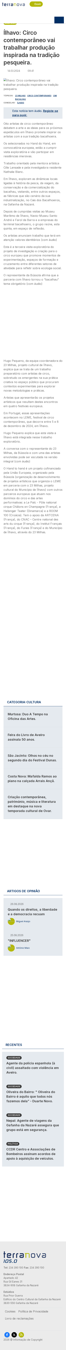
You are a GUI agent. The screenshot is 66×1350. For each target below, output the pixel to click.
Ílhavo (20, 103)
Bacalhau (20, 99)
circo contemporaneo (39, 96)
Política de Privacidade (33, 1311)
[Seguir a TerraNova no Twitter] (14, 1335)
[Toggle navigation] (59, 20)
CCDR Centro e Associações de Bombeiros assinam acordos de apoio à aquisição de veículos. (30, 1153)
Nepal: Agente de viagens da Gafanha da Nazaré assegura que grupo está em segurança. (32, 1125)
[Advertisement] (33, 323)
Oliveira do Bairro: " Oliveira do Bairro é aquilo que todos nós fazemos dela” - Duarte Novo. (30, 1096)
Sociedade (14, 1057)
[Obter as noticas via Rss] (21, 1335)
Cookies (10, 1311)
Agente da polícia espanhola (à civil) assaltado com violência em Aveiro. (32, 1067)
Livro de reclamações (19, 1318)
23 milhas (20, 96)
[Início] (13, 4)
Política (13, 1143)
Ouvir (37, 3)
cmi (55, 96)
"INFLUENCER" (19, 941)
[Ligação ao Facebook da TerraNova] (7, 1335)
